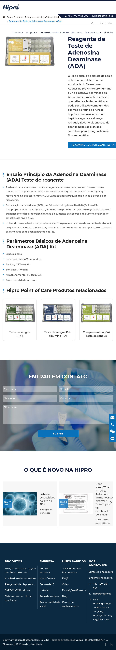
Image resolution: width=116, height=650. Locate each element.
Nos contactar (93, 32)
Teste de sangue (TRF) (19, 334)
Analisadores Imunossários (20, 578)
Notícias (108, 32)
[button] (111, 503)
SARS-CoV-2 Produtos (17, 590)
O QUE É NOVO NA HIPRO (58, 470)
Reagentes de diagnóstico (20, 584)
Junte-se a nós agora (101, 572)
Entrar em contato (58, 377)
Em (102, 23)
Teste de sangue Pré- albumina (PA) (57, 334)
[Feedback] (112, 438)
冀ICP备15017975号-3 (96, 640)
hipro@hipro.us (104, 15)
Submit (58, 433)
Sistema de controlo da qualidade (18, 598)
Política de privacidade (29, 644)
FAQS (65, 578)
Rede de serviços (49, 596)
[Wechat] (112, 431)
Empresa (31, 32)
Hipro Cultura (47, 578)
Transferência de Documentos (71, 570)
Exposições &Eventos (74, 590)
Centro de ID (47, 584)
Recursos (76, 32)
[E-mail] (112, 417)
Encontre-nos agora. (101, 578)
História (44, 590)
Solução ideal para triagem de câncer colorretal (20, 570)
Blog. (65, 596)
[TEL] (112, 424)
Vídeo (65, 584)
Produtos (18, 32)
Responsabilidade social (50, 604)
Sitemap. (8, 644)
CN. (110, 23)
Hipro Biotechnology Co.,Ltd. (32, 640)
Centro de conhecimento (54, 32)
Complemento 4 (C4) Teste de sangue (96, 334)
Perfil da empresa (45, 570)
